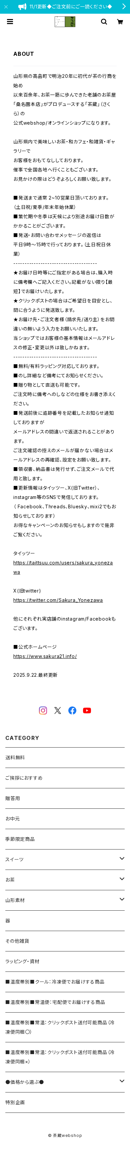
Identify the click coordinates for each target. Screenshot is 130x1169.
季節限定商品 (20, 839)
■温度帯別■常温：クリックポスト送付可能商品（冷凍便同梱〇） (60, 1027)
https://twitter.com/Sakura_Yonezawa (58, 600)
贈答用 (12, 798)
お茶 (10, 880)
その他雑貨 (17, 941)
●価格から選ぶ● (24, 1082)
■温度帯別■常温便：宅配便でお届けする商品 (55, 1002)
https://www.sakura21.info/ (45, 656)
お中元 (12, 818)
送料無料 (15, 757)
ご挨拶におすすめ (24, 778)
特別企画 (15, 1102)
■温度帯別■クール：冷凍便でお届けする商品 (55, 982)
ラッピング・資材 (22, 961)
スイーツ (14, 859)
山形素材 (15, 900)
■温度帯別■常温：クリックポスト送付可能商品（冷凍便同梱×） (60, 1056)
